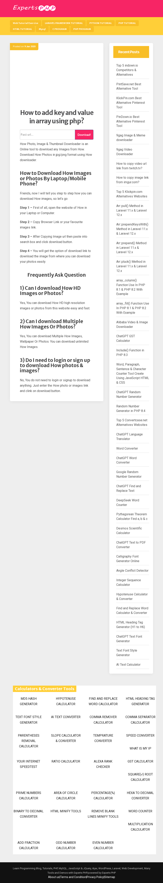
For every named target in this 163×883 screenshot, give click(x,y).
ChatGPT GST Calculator (125, 338)
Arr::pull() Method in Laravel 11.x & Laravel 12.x (131, 210)
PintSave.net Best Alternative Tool (128, 86)
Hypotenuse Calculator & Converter (132, 596)
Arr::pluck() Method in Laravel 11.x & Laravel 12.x (131, 266)
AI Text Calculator (128, 664)
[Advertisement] (56, 81)
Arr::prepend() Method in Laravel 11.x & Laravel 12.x (131, 247)
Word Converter (127, 448)
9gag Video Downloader (124, 152)
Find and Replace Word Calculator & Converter (132, 610)
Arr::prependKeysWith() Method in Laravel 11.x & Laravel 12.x (132, 228)
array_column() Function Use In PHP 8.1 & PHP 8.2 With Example (130, 287)
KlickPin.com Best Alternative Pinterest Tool (130, 102)
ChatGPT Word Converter (126, 460)
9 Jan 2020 (29, 46)
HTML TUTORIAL (22, 29)
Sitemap (109, 877)
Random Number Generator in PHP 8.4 (130, 408)
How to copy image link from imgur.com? (132, 180)
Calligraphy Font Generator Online (127, 559)
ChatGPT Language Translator (129, 436)
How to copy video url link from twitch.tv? (131, 166)
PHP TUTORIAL (127, 23)
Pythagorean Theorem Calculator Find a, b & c (131, 516)
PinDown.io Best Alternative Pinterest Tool (130, 121)
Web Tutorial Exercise (25, 23)
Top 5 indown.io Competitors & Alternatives (127, 70)
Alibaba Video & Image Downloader (132, 324)
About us (53, 877)
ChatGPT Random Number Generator (129, 394)
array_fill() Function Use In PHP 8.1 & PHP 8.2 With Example (132, 308)
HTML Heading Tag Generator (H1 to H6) (130, 624)
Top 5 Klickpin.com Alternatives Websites (131, 194)
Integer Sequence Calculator (128, 582)
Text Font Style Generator (126, 653)
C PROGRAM (59, 29)
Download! (84, 134)
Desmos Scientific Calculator (129, 530)
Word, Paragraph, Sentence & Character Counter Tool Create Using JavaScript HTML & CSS (132, 373)
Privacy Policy (95, 877)
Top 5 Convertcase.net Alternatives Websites (131, 422)
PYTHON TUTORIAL (100, 23)
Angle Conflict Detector (132, 570)
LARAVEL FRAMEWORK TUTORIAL (64, 23)
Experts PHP (108, 872)
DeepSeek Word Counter (127, 502)
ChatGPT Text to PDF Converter (131, 545)
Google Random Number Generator (129, 474)
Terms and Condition (73, 877)
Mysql (42, 29)
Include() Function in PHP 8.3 (130, 352)
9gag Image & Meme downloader (130, 137)
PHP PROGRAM (82, 29)
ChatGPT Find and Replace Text (128, 488)
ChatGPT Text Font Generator (129, 639)
